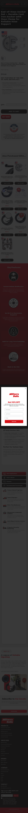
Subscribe (14, 421)
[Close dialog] (25, 389)
